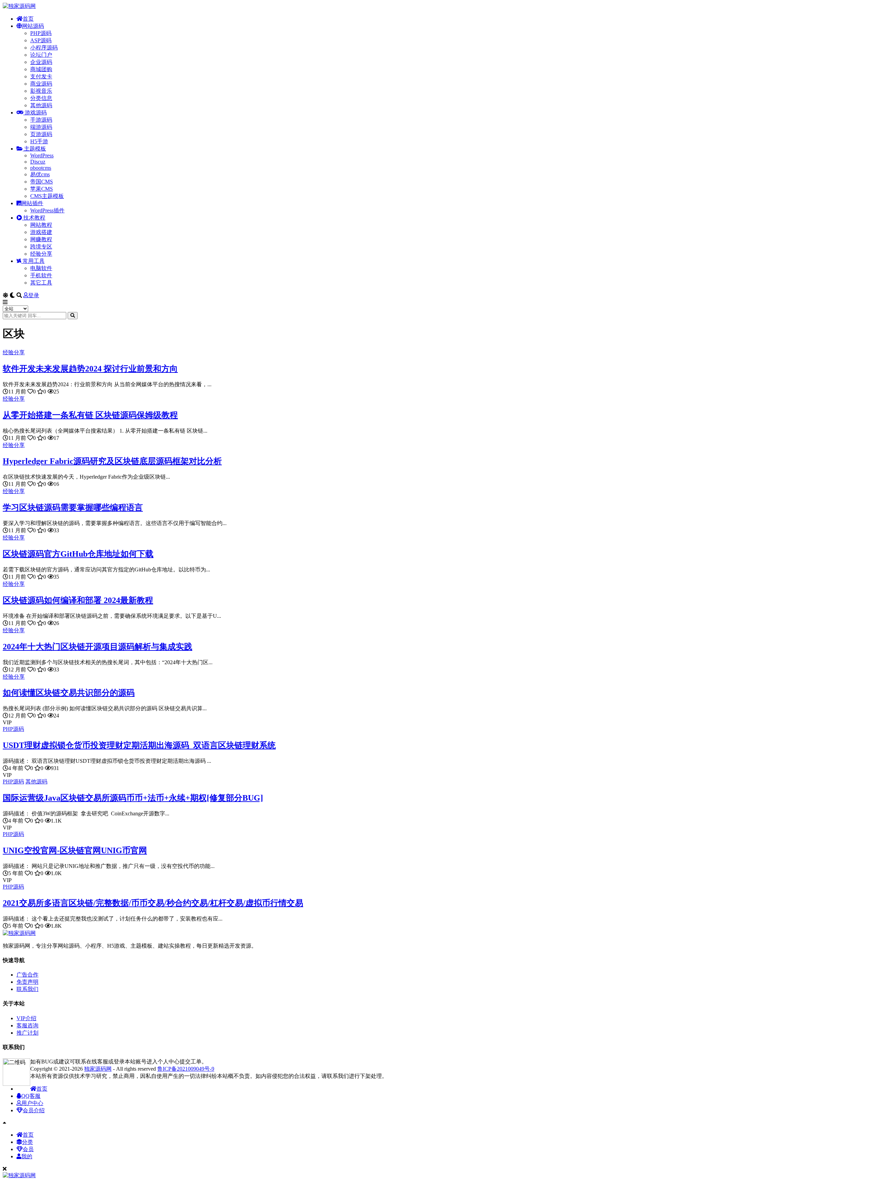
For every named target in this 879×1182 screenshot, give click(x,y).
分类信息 (41, 98)
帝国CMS (41, 182)
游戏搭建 (41, 232)
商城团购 (41, 69)
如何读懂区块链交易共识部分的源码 (69, 692)
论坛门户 (41, 55)
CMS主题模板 (47, 196)
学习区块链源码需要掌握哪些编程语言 (73, 507)
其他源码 (41, 105)
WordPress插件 (47, 210)
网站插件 (32, 203)
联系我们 (27, 989)
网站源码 (33, 26)
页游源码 (41, 134)
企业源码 (41, 62)
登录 (33, 295)
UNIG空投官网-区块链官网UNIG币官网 (75, 850)
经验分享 (41, 254)
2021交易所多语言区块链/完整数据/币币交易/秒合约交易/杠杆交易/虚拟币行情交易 (153, 903)
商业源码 (41, 84)
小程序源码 (44, 48)
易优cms (40, 174)
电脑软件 (41, 268)
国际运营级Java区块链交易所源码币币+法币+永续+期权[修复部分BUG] (133, 797)
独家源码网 (98, 1069)
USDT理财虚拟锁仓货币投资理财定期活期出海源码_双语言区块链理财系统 (139, 745)
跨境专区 (41, 246)
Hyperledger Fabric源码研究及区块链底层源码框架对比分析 (112, 461)
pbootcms (40, 168)
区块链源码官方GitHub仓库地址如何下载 (78, 553)
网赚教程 (41, 239)
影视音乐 (41, 91)
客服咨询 (27, 1025)
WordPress (42, 155)
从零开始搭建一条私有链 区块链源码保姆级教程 (90, 415)
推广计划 (27, 1033)
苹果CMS (41, 189)
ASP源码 (41, 40)
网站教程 (41, 225)
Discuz (37, 162)
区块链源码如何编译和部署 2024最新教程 (78, 600)
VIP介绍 (26, 1018)
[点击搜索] (73, 315)
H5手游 (39, 141)
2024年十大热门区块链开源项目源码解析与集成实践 (97, 646)
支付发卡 (41, 76)
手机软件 (41, 275)
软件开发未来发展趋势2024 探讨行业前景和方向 (90, 368)
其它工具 (41, 283)
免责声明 (27, 982)
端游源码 (41, 127)
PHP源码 (41, 33)
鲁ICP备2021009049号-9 (185, 1069)
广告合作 (27, 975)
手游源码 (41, 120)
